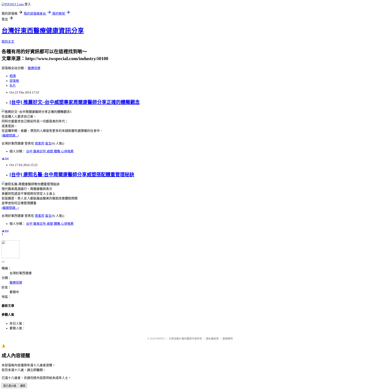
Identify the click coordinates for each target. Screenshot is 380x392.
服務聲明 (227, 338)
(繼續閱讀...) (10, 135)
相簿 (13, 76)
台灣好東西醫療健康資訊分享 (43, 30)
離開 (22, 385)
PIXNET (160, 338)
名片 (13, 85)
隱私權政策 (212, 338)
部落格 (14, 80)
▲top (5, 158)
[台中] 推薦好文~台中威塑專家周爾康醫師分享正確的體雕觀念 (75, 102)
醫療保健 (34, 68)
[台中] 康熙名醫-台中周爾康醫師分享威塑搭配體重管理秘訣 (72, 174)
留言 (48, 143)
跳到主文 (8, 41)
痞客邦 (39, 143)
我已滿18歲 (9, 385)
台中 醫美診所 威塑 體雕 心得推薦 (50, 151)
